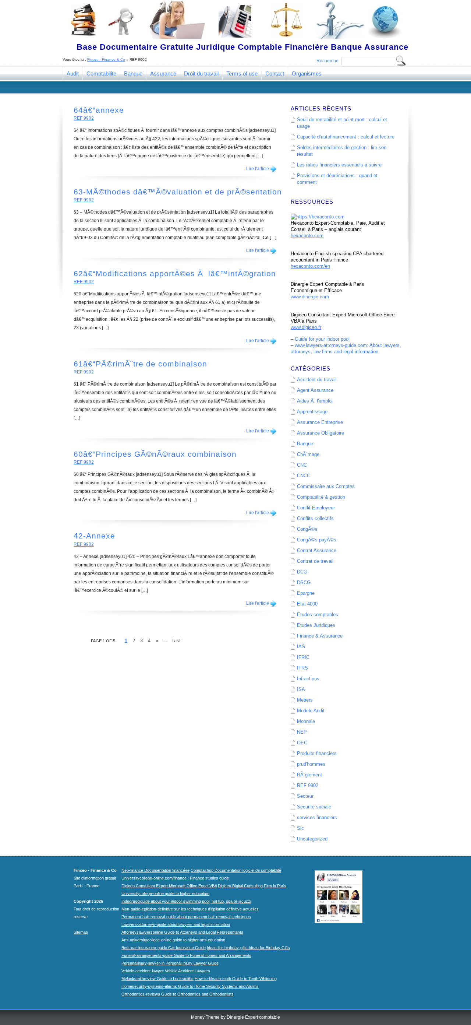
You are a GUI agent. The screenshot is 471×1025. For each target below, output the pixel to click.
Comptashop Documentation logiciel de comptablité (236, 870)
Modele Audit (311, 710)
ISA (301, 689)
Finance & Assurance (320, 636)
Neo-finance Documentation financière (155, 870)
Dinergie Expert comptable (253, 1017)
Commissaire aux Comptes (326, 486)
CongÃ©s (307, 529)
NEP (302, 732)
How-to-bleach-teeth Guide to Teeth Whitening (236, 978)
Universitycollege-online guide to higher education (165, 893)
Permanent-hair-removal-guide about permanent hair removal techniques (186, 917)
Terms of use (242, 73)
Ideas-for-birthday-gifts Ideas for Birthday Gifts (248, 947)
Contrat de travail (315, 561)
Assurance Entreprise (320, 422)
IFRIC (303, 657)
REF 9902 (84, 118)
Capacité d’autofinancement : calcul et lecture (345, 137)
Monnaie (306, 721)
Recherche (327, 60)
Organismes (307, 73)
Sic (300, 828)
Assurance (163, 73)
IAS (301, 646)
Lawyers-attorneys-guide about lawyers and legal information (175, 924)
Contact (274, 73)
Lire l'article (257, 168)
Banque (133, 73)
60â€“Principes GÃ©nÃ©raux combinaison (155, 454)
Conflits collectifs (315, 518)
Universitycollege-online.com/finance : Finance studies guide (175, 878)
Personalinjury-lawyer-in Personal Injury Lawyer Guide (170, 963)
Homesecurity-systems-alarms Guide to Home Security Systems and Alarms (190, 986)
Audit (73, 73)
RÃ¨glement (309, 774)
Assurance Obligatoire (320, 433)
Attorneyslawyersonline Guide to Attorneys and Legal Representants (182, 932)
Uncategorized (312, 839)
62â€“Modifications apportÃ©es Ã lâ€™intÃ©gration (175, 273)
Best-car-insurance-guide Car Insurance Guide (163, 947)
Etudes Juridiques (316, 625)
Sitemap (81, 932)
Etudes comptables (317, 614)
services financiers (317, 817)
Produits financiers (317, 753)
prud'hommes (311, 764)
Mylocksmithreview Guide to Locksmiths (157, 978)
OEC (302, 742)
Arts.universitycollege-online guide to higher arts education (173, 940)
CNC (302, 465)
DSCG (304, 582)
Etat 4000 (307, 604)
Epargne (306, 593)
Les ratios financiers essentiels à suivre (339, 165)
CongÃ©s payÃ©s (316, 540)
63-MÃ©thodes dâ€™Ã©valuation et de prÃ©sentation (178, 191)
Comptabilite (101, 73)
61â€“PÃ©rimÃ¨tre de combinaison (140, 363)
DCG (302, 572)
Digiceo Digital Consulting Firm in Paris (252, 886)
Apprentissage (312, 411)
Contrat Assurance (316, 550)
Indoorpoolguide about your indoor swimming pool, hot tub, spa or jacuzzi (186, 901)
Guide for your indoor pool (322, 339)
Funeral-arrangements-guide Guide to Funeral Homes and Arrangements (186, 955)
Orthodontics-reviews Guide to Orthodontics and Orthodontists (177, 994)
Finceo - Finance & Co (106, 59)
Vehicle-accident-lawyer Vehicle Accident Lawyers (165, 971)
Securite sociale (314, 807)
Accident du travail (317, 379)
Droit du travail (201, 73)
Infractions (308, 678)
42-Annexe (94, 535)
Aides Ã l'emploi (315, 401)
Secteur (305, 796)
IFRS (302, 668)
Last (176, 640)
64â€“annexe (99, 110)
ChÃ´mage (308, 454)
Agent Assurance (315, 390)
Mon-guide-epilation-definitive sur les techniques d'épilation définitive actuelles (190, 909)
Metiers (305, 700)
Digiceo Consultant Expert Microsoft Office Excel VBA (169, 886)
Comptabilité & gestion (321, 497)
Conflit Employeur (316, 507)
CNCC (303, 475)
